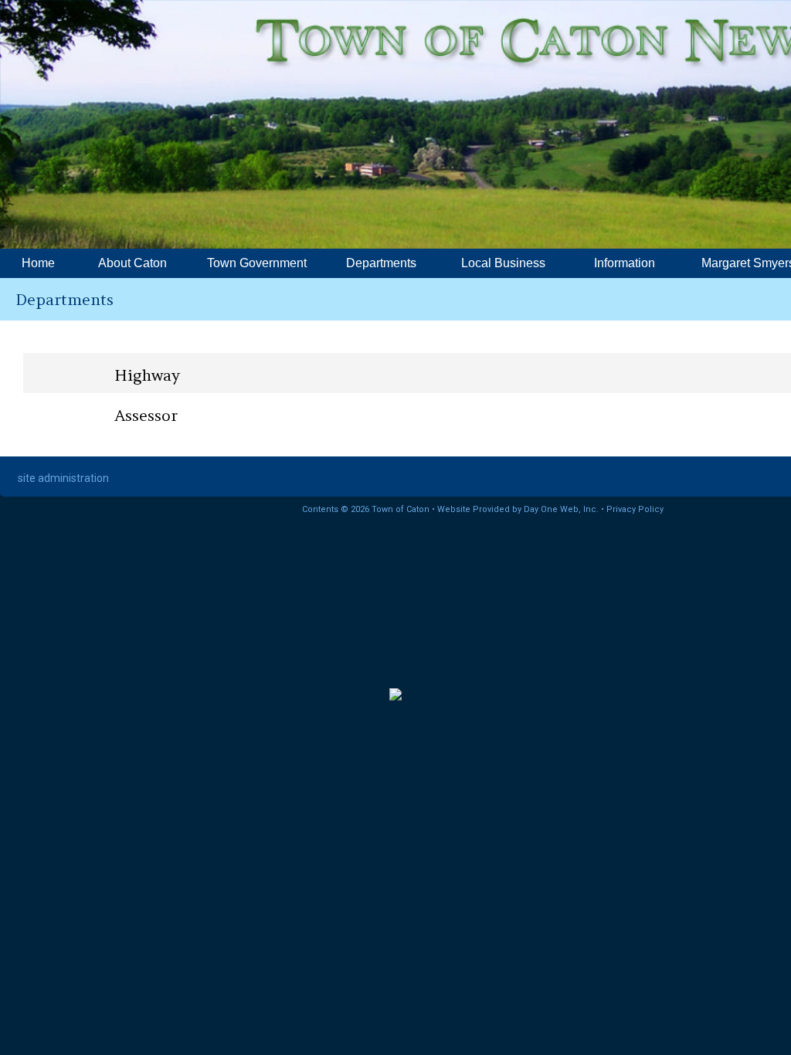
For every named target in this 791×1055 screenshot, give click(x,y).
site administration (63, 478)
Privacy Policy (635, 509)
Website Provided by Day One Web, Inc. (518, 509)
